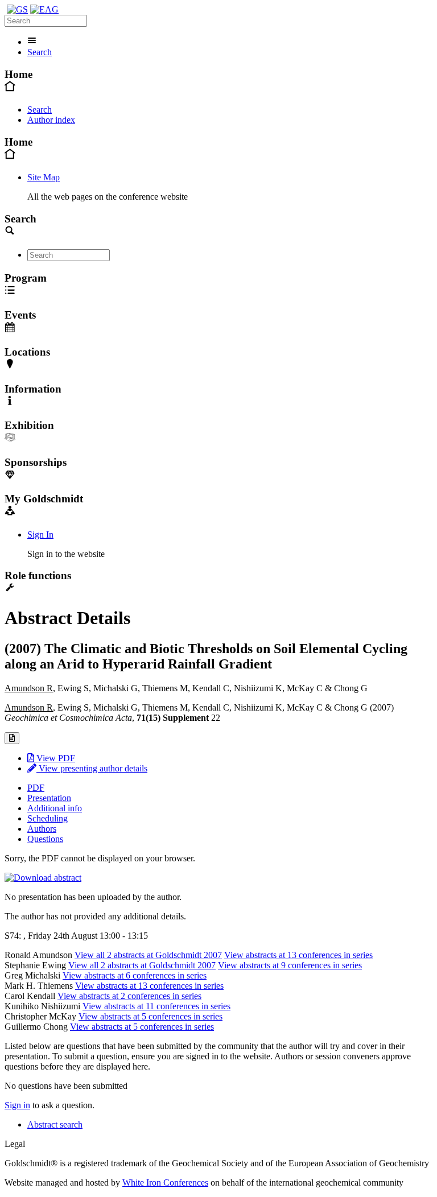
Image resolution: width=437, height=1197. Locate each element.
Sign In (40, 534)
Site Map (43, 177)
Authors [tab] (41, 828)
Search (39, 52)
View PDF (54, 758)
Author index (51, 120)
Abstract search (55, 1124)
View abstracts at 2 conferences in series (129, 996)
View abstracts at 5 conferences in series (150, 1016)
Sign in (17, 1105)
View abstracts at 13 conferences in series (298, 955)
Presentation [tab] (49, 798)
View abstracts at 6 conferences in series (135, 975)
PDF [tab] (35, 788)
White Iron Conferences (165, 1182)
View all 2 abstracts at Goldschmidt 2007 (148, 955)
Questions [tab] (45, 839)
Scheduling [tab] (47, 818)
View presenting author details (91, 768)
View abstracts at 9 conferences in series (290, 965)
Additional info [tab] (54, 808)
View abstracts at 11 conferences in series (156, 1006)
